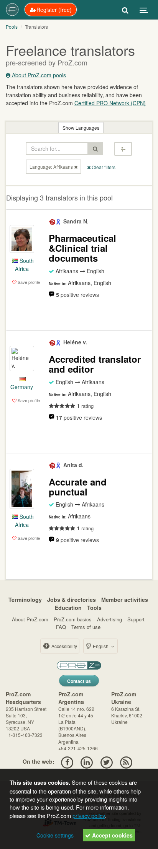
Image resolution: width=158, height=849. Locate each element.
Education (68, 607)
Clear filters (103, 167)
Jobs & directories (71, 599)
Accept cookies (112, 835)
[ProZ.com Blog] (126, 761)
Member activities (124, 599)
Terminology (25, 599)
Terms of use (85, 627)
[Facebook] (67, 761)
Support (136, 619)
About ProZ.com (30, 619)
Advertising (109, 619)
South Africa (24, 264)
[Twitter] (106, 761)
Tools (94, 607)
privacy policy (88, 816)
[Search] (125, 9)
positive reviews (77, 294)
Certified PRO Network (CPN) (110, 103)
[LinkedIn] (87, 761)
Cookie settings (55, 835)
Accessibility (63, 646)
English (101, 646)
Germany (21, 387)
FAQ (61, 627)
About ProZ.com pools (38, 75)
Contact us (79, 681)
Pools (12, 26)
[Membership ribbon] (52, 221)
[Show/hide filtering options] (123, 149)
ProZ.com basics (73, 619)
